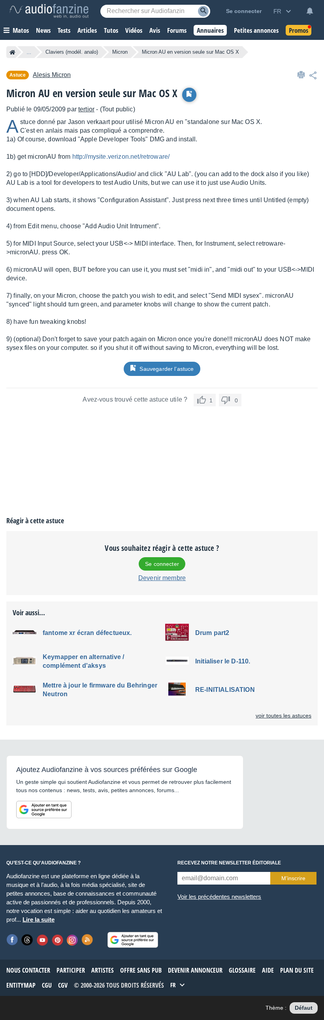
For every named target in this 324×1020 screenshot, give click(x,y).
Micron (120, 52)
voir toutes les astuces (283, 715)
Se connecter (162, 564)
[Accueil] (12, 52)
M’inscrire (293, 878)
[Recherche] (203, 11)
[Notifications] (310, 11)
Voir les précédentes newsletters (219, 896)
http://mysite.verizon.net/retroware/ (121, 156)
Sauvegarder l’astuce (166, 369)
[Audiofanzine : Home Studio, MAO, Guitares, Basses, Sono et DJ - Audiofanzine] (49, 11)
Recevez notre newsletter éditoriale (229, 863)
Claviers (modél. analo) (71, 52)
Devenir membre (162, 578)
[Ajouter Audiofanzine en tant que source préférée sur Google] (44, 809)
